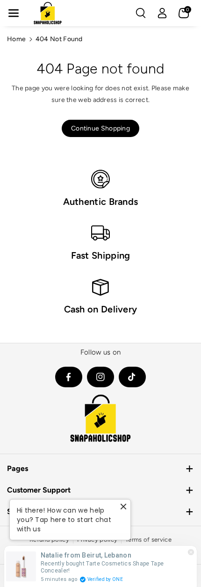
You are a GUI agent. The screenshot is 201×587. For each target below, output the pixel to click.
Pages (17, 468)
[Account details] (162, 13)
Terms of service (148, 539)
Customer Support (39, 490)
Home (16, 39)
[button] (13, 13)
